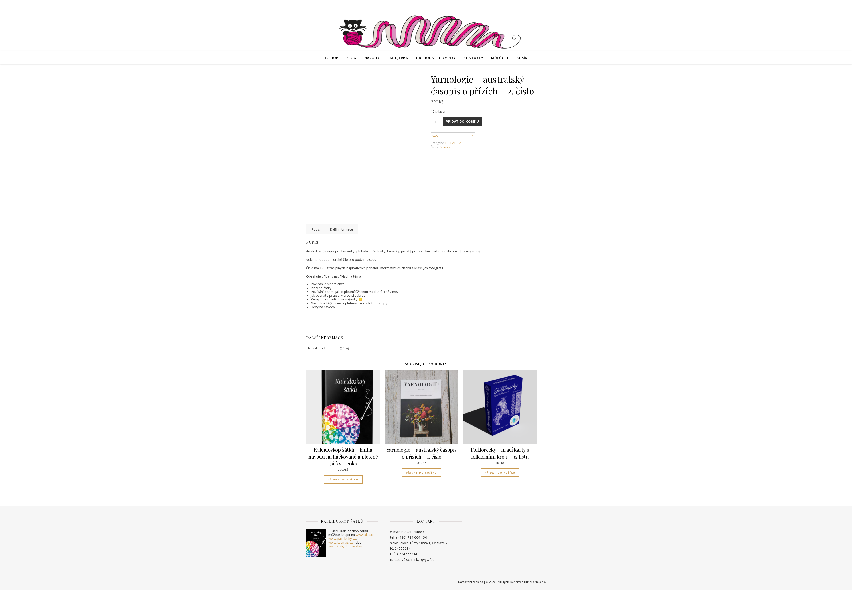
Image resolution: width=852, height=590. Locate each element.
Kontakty (473, 57)
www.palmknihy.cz (342, 538)
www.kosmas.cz (340, 542)
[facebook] (526, 6)
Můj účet (500, 57)
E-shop (331, 57)
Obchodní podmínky (436, 57)
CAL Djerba (397, 57)
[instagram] (538, 6)
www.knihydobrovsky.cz (346, 546)
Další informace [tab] (341, 229)
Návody (371, 57)
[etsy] (532, 6)
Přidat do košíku (462, 121)
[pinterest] (545, 6)
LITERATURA (453, 143)
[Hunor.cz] (426, 33)
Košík (522, 57)
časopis (445, 147)
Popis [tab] (315, 229)
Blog (351, 57)
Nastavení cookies (470, 582)
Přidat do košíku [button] (343, 479)
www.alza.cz (365, 534)
